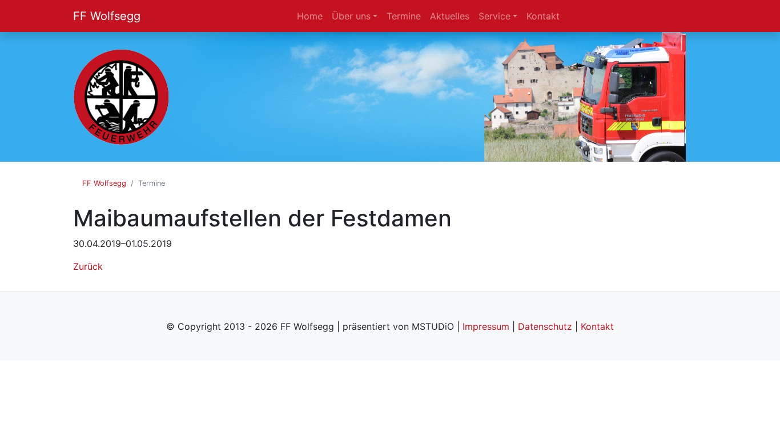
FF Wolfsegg (106, 16)
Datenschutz (545, 326)
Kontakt (597, 326)
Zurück (88, 266)
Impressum (486, 326)
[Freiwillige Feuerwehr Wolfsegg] (121, 96)
